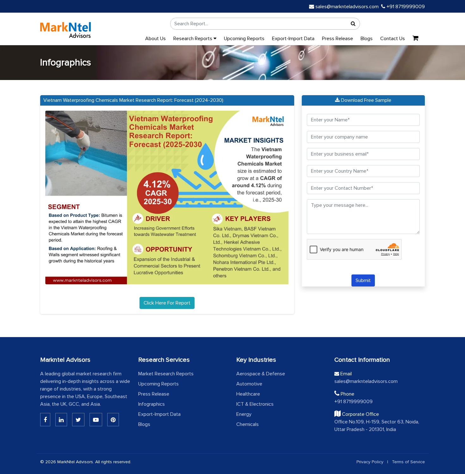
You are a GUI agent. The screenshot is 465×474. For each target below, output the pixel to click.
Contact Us (392, 38)
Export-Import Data (293, 38)
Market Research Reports (166, 374)
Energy (243, 414)
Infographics (151, 404)
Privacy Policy (369, 462)
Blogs (367, 38)
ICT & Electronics (255, 404)
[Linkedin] (45, 419)
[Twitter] (78, 419)
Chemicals (247, 424)
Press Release (337, 38)
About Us (155, 38)
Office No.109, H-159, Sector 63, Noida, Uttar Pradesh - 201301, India (376, 426)
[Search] (353, 24)
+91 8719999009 (405, 6)
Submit (363, 280)
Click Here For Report (167, 303)
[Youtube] (96, 419)
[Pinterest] (113, 419)
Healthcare (248, 394)
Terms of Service (408, 462)
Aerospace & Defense (260, 374)
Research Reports (193, 38)
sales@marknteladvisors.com (347, 6)
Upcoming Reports (244, 38)
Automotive (249, 384)
